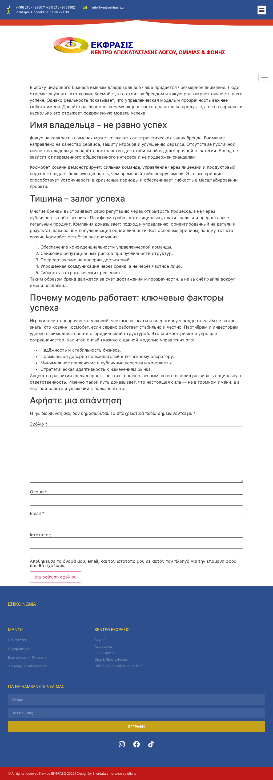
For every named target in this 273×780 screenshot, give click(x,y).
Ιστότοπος (40, 535)
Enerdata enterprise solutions (114, 773)
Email (37, 513)
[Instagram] (122, 744)
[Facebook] (136, 744)
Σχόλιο (38, 424)
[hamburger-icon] (264, 77)
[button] (262, 10)
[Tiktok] (151, 744)
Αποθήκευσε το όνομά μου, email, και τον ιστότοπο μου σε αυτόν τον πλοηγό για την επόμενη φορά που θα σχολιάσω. (133, 563)
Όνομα (38, 492)
